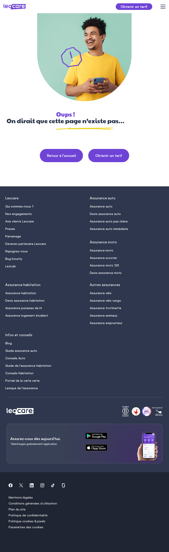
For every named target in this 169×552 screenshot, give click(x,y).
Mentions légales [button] (21, 497)
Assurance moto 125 (104, 265)
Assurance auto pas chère (109, 221)
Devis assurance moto (106, 273)
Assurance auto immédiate (109, 229)
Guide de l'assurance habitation (28, 365)
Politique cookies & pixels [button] (27, 521)
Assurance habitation (20, 293)
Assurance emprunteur (106, 323)
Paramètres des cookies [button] (26, 527)
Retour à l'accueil (61, 155)
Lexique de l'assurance (21, 388)
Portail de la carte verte (22, 380)
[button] (11, 486)
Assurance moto (101, 250)
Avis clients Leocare (19, 221)
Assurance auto (101, 206)
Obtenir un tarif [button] (134, 6)
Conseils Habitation (19, 373)
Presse (10, 229)
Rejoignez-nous (16, 251)
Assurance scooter (103, 258)
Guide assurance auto (21, 350)
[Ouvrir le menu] (160, 6)
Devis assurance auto (105, 214)
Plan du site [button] (17, 509)
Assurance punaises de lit (23, 308)
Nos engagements (18, 214)
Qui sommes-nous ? (19, 206)
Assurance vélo (101, 293)
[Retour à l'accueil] (20, 411)
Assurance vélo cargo (105, 300)
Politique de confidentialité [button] (28, 515)
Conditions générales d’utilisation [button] (33, 503)
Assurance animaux (103, 315)
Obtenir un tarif (108, 155)
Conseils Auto (15, 358)
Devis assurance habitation (24, 300)
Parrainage (13, 236)
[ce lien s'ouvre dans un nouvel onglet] (98, 436)
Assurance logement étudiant (26, 315)
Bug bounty (13, 258)
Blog (8, 343)
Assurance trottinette (105, 308)
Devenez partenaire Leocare (25, 244)
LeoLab (10, 266)
